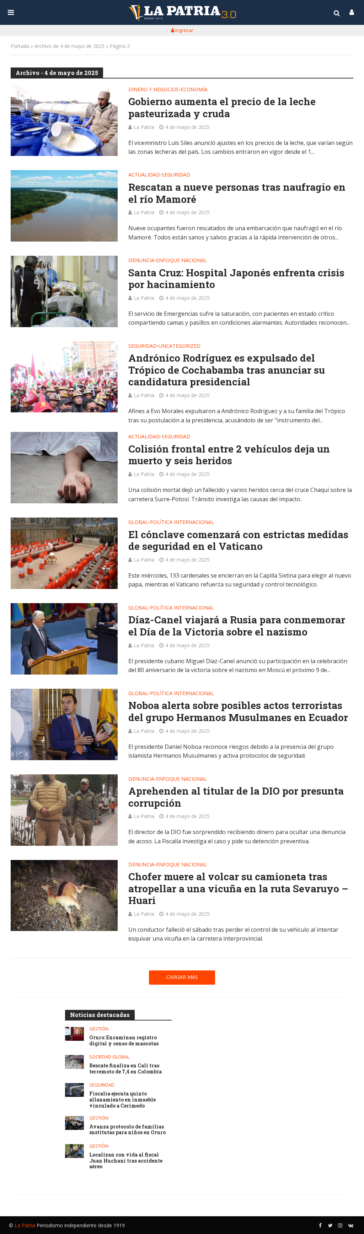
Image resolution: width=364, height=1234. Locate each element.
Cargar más (182, 977)
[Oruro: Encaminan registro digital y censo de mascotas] (74, 1034)
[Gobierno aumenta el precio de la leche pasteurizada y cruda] (64, 120)
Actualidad (144, 175)
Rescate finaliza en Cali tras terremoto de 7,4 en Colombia (125, 1069)
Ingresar (183, 30)
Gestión (98, 1029)
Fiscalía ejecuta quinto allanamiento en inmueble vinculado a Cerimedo (122, 1100)
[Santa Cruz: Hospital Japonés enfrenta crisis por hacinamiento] (64, 291)
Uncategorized (179, 346)
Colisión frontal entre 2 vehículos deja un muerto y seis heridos (229, 455)
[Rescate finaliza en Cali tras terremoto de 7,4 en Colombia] (74, 1062)
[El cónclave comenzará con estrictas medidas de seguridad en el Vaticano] (64, 553)
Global (138, 522)
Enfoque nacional (181, 261)
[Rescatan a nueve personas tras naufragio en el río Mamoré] (64, 206)
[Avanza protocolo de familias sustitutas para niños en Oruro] (74, 1123)
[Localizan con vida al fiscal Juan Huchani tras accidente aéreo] (74, 1151)
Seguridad (176, 175)
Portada (20, 46)
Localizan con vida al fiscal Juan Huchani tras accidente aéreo (125, 1161)
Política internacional (182, 522)
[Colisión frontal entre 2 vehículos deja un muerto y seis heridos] (64, 467)
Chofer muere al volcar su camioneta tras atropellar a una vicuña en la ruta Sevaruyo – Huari (238, 888)
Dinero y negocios (153, 90)
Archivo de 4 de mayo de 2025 (69, 46)
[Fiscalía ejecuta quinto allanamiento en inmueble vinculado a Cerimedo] (74, 1090)
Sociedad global (109, 1057)
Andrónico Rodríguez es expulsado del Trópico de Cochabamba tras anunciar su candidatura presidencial (226, 370)
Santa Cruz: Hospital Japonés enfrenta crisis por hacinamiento (236, 279)
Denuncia (141, 261)
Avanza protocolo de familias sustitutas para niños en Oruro (127, 1130)
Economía (194, 90)
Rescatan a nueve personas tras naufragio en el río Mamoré (237, 193)
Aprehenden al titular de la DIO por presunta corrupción (236, 797)
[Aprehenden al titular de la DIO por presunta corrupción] (64, 810)
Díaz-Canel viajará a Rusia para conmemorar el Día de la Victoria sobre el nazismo (236, 626)
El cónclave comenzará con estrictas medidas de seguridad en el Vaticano (238, 540)
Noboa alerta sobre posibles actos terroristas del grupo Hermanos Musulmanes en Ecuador (238, 711)
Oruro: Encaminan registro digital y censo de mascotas (124, 1041)
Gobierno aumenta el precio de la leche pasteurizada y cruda (222, 107)
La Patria (144, 127)
